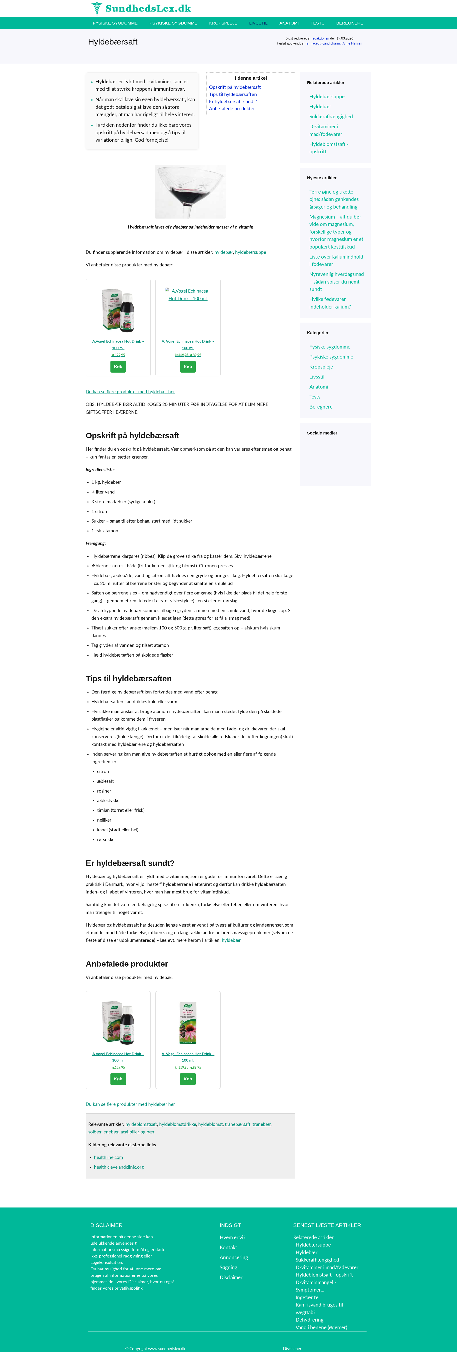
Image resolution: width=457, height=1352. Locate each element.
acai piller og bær (137, 1132)
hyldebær (223, 252)
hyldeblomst (210, 1124)
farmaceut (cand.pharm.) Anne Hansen (334, 43)
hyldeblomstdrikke (177, 1124)
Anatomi (289, 23)
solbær (94, 1132)
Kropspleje (223, 23)
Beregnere (349, 23)
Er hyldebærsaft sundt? (233, 101)
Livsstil (258, 23)
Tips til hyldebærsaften (233, 94)
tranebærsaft (237, 1124)
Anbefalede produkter (232, 108)
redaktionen (320, 38)
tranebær (262, 1124)
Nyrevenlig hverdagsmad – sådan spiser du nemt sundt (336, 282)
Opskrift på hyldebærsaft (235, 87)
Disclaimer (292, 1349)
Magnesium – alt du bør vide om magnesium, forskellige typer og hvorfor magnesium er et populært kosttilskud (336, 232)
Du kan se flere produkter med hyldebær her (130, 392)
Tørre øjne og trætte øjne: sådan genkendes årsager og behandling (334, 200)
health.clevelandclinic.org (119, 1167)
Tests (317, 23)
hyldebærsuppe (250, 252)
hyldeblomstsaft (141, 1124)
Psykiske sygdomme (173, 23)
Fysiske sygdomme (115, 23)
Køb (118, 366)
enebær (111, 1132)
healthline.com (108, 1157)
